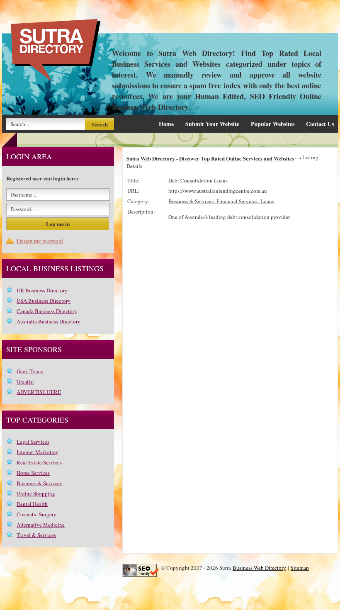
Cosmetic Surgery (36, 514)
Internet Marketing (38, 452)
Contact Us (320, 123)
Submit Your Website (212, 123)
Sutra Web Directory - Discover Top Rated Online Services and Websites (210, 158)
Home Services (33, 472)
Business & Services (39, 483)
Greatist (25, 381)
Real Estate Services (39, 462)
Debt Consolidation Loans (198, 180)
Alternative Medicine (41, 524)
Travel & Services (36, 535)
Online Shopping (36, 493)
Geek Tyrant (30, 371)
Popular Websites (272, 123)
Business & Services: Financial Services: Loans (221, 201)
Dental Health (32, 504)
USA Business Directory (43, 300)
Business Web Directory (259, 567)
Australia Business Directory (48, 321)
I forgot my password (40, 240)
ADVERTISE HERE (39, 392)
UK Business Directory (42, 290)
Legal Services (33, 441)
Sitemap (300, 567)
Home (166, 123)
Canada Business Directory (47, 311)
